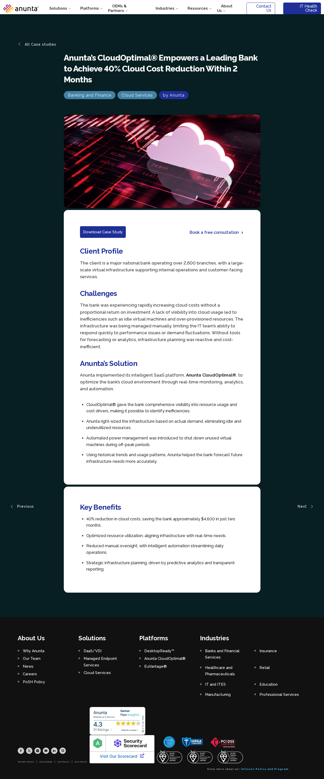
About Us (224, 8)
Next (303, 506)
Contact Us (263, 8)
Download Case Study (103, 232)
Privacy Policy (26, 761)
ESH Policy (81, 761)
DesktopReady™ (159, 651)
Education (268, 684)
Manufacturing (218, 694)
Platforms (89, 8)
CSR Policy (63, 761)
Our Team (31, 658)
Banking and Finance (89, 95)
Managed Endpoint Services (100, 661)
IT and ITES (215, 684)
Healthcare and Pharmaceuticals (220, 671)
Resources (198, 8)
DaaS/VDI (93, 651)
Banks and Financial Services (222, 654)
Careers (30, 674)
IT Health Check (308, 8)
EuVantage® (155, 666)
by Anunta (174, 95)
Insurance (268, 651)
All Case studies (40, 44)
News (28, 666)
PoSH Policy (34, 682)
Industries (165, 8)
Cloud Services (137, 95)
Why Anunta (33, 651)
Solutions (58, 8)
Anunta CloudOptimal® (165, 658)
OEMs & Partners (117, 8)
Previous (25, 506)
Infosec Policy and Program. (265, 769)
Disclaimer (45, 761)
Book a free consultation (214, 232)
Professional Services (279, 694)
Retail (264, 667)
